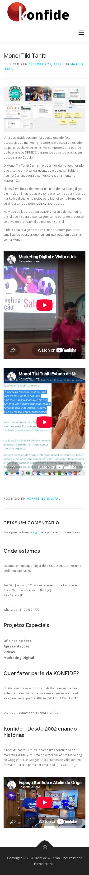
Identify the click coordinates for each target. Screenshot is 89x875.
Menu (81, 33)
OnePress (68, 858)
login (36, 532)
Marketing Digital (44, 499)
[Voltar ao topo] (44, 846)
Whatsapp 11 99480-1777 (38, 713)
